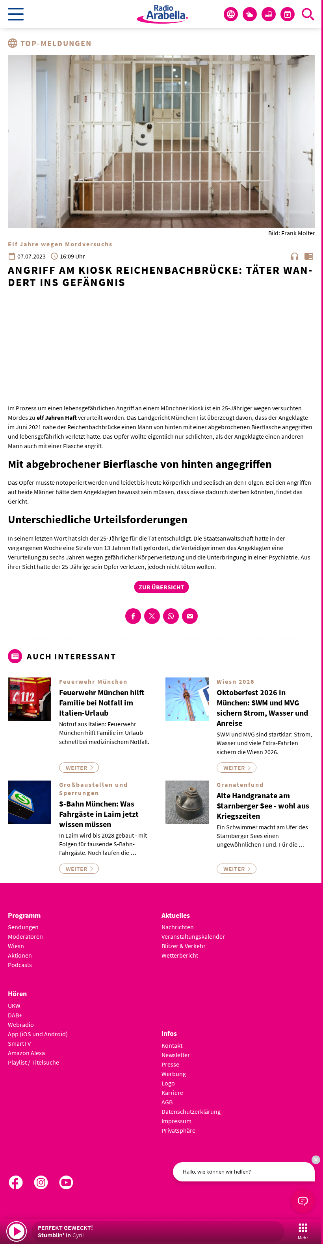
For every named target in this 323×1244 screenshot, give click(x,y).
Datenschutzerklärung (191, 1111)
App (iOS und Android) (38, 1034)
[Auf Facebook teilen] (133, 616)
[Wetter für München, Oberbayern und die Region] (250, 14)
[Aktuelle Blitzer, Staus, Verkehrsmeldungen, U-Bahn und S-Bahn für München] (269, 14)
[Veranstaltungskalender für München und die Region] (287, 14)
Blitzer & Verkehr (184, 946)
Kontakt (172, 1045)
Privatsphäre (178, 1130)
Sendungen (23, 927)
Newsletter (176, 1055)
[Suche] (308, 14)
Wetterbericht (180, 955)
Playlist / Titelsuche (33, 1062)
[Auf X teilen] (152, 616)
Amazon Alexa (26, 1053)
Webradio (21, 1024)
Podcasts (20, 965)
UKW (14, 1006)
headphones (294, 256)
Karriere (172, 1092)
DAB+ (15, 1015)
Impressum (176, 1121)
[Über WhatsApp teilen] (171, 616)
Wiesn (16, 946)
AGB (167, 1102)
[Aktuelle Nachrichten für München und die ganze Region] (231, 14)
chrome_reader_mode (309, 256)
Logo (168, 1083)
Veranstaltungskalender (193, 936)
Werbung (174, 1074)
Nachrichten (178, 927)
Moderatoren (25, 936)
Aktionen (20, 955)
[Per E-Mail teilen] (190, 616)
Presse (170, 1064)
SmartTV (19, 1043)
